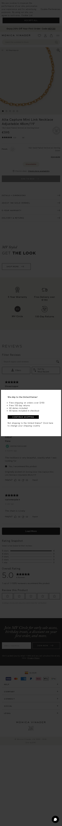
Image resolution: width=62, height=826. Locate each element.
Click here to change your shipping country (30, 424)
